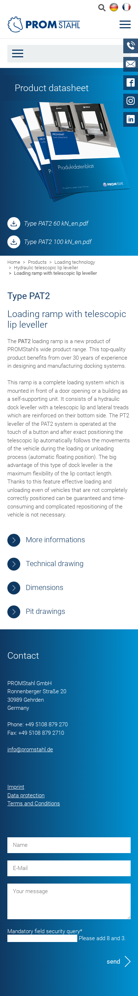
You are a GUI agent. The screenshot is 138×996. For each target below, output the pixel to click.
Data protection (26, 795)
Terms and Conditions (33, 803)
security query (44, 931)
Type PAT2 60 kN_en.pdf (56, 223)
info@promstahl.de (30, 749)
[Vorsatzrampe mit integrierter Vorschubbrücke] (113, 7)
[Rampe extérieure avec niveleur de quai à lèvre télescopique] (126, 7)
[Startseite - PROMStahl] (44, 24)
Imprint (15, 787)
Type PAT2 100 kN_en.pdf (58, 241)
